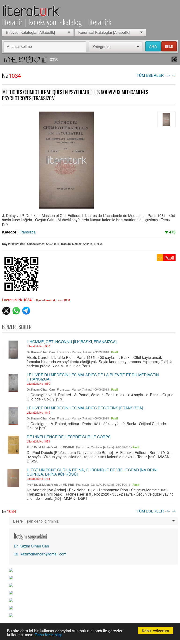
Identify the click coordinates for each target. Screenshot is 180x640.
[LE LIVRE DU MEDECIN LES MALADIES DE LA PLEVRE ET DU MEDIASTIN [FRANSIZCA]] (13, 383)
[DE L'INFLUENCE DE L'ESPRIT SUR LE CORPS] (13, 445)
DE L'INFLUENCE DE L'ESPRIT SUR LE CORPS (69, 436)
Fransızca (27, 232)
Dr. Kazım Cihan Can (41, 352)
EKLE (169, 46)
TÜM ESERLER (150, 75)
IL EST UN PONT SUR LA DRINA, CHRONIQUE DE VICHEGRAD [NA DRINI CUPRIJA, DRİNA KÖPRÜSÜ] (92, 472)
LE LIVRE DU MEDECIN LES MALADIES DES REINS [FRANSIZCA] (85, 408)
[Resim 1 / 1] (66, 160)
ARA (153, 47)
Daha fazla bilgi (48, 634)
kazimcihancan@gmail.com (43, 554)
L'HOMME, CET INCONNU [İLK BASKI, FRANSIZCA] (71, 341)
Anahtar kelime (19, 46)
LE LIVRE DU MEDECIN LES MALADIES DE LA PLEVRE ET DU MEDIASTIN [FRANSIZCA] (93, 377)
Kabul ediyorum (155, 630)
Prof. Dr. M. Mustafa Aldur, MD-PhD (50, 447)
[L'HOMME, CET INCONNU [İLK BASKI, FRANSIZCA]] (13, 350)
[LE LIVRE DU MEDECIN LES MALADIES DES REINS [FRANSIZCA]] (13, 416)
